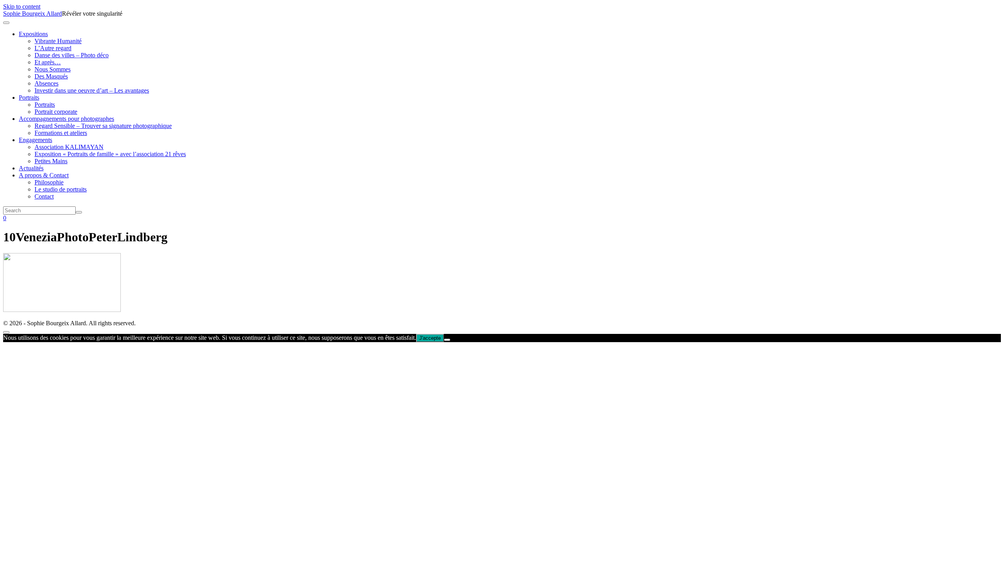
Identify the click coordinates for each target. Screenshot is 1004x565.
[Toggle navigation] (6, 23)
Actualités (31, 168)
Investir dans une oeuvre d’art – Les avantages (92, 90)
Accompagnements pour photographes (66, 118)
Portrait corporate (56, 111)
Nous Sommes (53, 69)
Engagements (35, 140)
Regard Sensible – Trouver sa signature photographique (103, 125)
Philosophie (49, 182)
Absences (46, 83)
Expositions (33, 34)
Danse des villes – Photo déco (72, 55)
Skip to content (21, 6)
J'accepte (430, 338)
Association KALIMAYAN (69, 147)
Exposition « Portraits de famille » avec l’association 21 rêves (110, 154)
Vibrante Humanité (58, 41)
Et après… (48, 62)
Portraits (29, 97)
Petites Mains (51, 161)
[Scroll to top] (6, 332)
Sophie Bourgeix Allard (32, 13)
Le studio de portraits (61, 189)
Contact (44, 196)
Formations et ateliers (61, 132)
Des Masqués (51, 76)
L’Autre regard (53, 48)
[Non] (447, 340)
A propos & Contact (44, 175)
